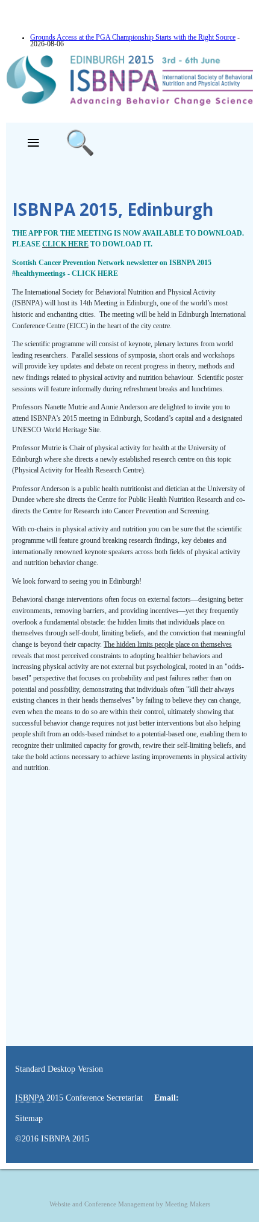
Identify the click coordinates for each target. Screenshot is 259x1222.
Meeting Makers (187, 1204)
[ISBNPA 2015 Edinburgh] (129, 104)
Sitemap (29, 1118)
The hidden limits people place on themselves (168, 645)
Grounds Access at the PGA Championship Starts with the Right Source (133, 37)
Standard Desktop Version (59, 1069)
